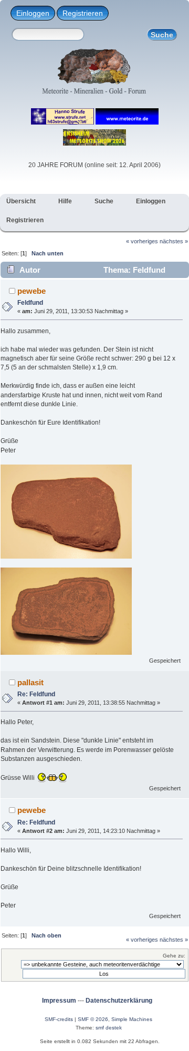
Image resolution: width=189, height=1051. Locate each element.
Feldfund (30, 302)
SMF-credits (59, 1019)
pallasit (30, 682)
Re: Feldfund (36, 694)
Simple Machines (131, 1019)
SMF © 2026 (93, 1019)
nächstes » (174, 241)
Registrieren (82, 13)
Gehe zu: (174, 956)
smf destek (109, 1028)
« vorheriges (142, 241)
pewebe (31, 290)
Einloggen (32, 13)
